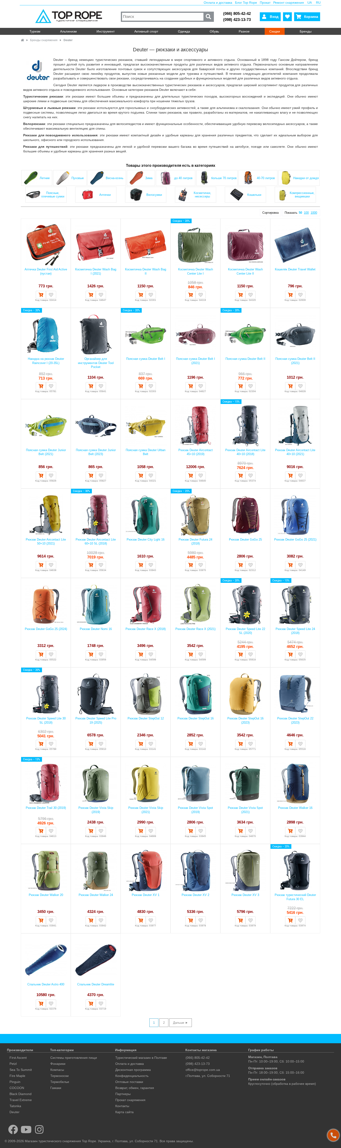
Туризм (34, 31)
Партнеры (123, 1094)
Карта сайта (124, 1112)
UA (309, 2)
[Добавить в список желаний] (51, 295)
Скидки (274, 31)
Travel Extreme (21, 1100)
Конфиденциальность (131, 1076)
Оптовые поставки (129, 1082)
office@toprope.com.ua (203, 1070)
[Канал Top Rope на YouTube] (26, 1129)
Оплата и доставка (218, 2)
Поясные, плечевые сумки (52, 194)
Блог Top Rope (246, 2)
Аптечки (105, 195)
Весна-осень (114, 178)
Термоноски (59, 1076)
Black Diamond (21, 1094)
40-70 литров (266, 178)
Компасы (57, 1070)
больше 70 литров (224, 178)
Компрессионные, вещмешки (302, 194)
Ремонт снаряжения (288, 2)
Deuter (14, 1112)
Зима (148, 178)
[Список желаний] (287, 16)
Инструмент (106, 31)
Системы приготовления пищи (73, 1057)
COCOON (17, 1088)
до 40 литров (183, 178)
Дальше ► (180, 1022)
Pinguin (15, 1082)
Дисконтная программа (133, 1070)
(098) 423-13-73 (237, 19)
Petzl (13, 1064)
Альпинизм (68, 31)
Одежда (184, 31)
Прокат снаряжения (130, 1100)
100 (306, 212)
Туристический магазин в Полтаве (141, 1057)
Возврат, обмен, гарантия (134, 1088)
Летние (45, 178)
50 (300, 212)
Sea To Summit (21, 1070)
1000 (314, 212)
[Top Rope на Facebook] (13, 1129)
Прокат (265, 2)
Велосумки (154, 195)
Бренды (306, 31)
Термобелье (59, 1082)
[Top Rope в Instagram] (39, 1129)
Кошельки (254, 195)
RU (318, 2)
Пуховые (77, 178)
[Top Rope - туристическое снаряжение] (70, 17)
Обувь (214, 31)
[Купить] (41, 295)
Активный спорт (146, 31)
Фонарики (57, 1064)
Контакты (122, 1106)
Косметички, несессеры (202, 194)
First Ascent (18, 1057)
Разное (244, 31)
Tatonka (15, 1106)
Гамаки (55, 1088)
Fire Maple (17, 1076)
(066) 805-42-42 (237, 13)
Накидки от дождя (306, 178)
